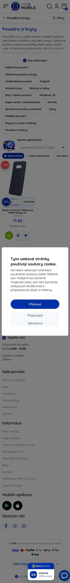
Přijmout (35, 304)
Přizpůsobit (35, 315)
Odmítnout (35, 323)
